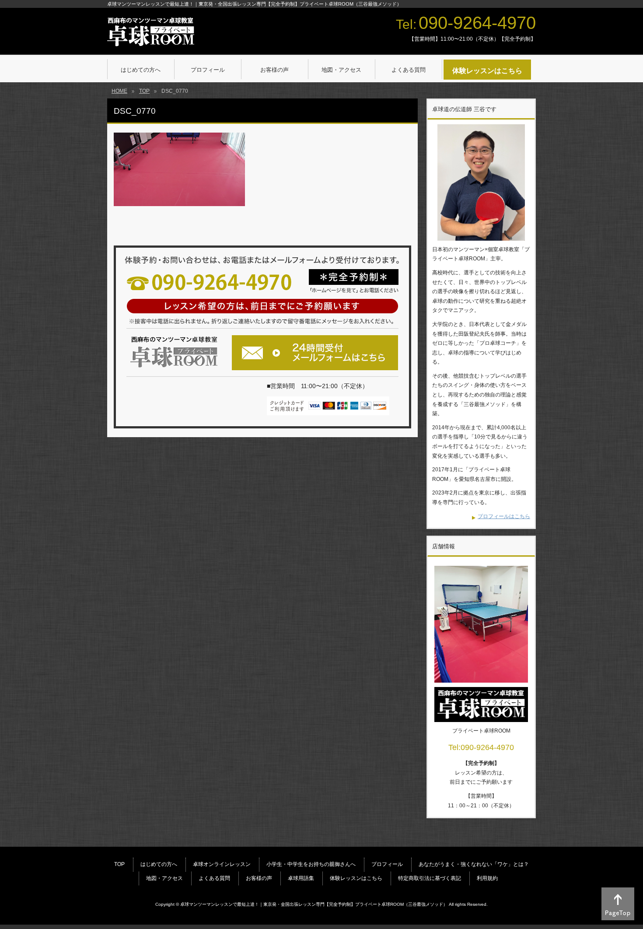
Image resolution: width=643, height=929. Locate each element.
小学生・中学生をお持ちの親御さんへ (311, 864)
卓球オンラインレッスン (222, 864)
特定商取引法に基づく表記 (429, 878)
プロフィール (387, 864)
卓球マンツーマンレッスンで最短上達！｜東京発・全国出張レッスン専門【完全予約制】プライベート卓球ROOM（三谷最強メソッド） (313, 904)
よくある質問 (214, 878)
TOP (119, 864)
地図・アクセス (164, 878)
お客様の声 (259, 878)
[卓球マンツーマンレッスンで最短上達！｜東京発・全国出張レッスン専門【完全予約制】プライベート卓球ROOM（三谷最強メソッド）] (150, 37)
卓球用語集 (301, 878)
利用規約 (487, 878)
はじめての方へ (158, 864)
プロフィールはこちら (504, 516)
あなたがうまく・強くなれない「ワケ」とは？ (474, 864)
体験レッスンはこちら (356, 878)
